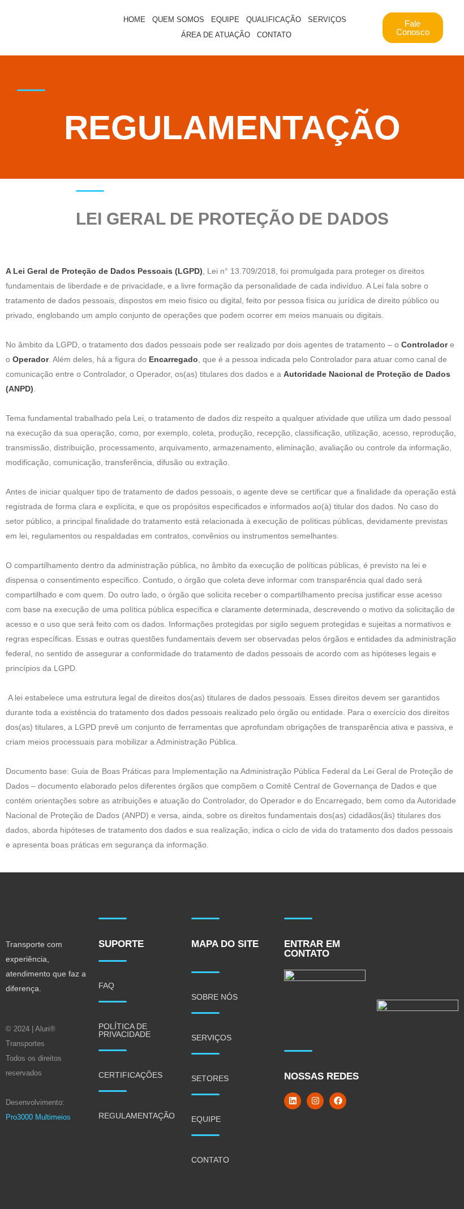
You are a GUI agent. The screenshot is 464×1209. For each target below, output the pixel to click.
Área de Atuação (215, 35)
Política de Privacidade (124, 1030)
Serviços (327, 19)
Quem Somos (178, 19)
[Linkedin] (292, 1100)
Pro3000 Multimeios (38, 1117)
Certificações (130, 1074)
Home (134, 19)
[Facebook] (337, 1100)
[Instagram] (315, 1100)
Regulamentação (136, 1115)
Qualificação (273, 19)
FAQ (106, 985)
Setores (210, 1078)
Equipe (225, 19)
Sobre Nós (214, 996)
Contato (274, 35)
